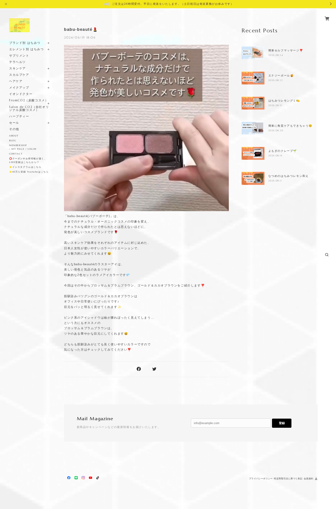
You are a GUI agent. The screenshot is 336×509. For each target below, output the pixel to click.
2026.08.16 (275, 155)
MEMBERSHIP (18, 145)
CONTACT (16, 153)
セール (14, 122)
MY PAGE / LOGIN (24, 148)
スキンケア (17, 68)
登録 (282, 423)
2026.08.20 (275, 130)
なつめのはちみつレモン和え (288, 176)
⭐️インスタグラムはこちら (25, 166)
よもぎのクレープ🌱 (282, 150)
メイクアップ (19, 87)
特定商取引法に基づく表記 (288, 478)
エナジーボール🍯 (281, 75)
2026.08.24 (275, 55)
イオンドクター (20, 93)
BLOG (12, 140)
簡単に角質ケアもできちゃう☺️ (290, 125)
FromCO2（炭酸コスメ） (28, 100)
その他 (14, 129)
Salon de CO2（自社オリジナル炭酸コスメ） (29, 108)
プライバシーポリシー (261, 478)
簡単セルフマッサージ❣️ (285, 50)
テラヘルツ (17, 61)
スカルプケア (19, 74)
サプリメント (19, 55)
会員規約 (308, 478)
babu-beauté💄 (81, 29)
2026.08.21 (275, 105)
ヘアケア (15, 81)
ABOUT (14, 135)
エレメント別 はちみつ (26, 49)
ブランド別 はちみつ (24, 42)
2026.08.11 (275, 180)
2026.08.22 (275, 80)
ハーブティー (19, 116)
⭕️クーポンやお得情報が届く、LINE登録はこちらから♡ (28, 160)
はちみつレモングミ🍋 (284, 100)
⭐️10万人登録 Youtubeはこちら (29, 171)
